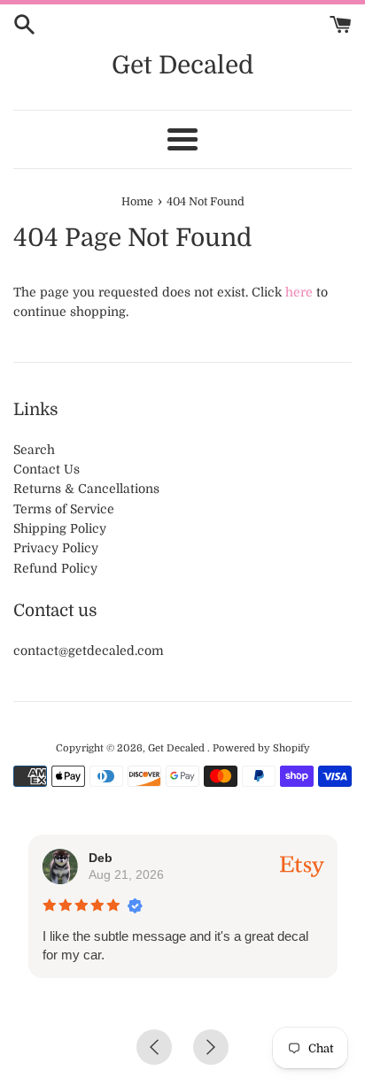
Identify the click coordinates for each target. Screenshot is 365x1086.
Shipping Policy (59, 528)
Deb (100, 858)
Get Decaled (182, 65)
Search (34, 450)
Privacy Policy (55, 548)
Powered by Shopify (261, 748)
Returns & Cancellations (86, 488)
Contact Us (46, 469)
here (299, 292)
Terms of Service (63, 509)
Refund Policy (55, 568)
